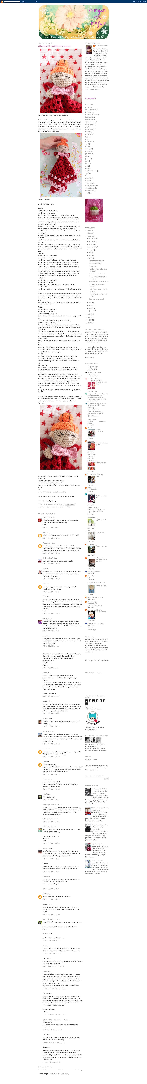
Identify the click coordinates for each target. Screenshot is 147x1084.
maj (90, 258)
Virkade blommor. (96, 844)
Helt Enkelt (91, 455)
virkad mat (88, 183)
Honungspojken (93, 602)
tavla (86, 176)
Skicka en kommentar (45, 1067)
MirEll (44, 532)
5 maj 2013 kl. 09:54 (51, 538)
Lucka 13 (98, 476)
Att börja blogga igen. (94, 571)
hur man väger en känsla (96, 623)
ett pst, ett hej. (92, 625)
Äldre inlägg (78, 1070)
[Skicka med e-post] (66, 505)
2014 (89, 233)
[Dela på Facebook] (72, 505)
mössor (87, 149)
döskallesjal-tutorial (91, 114)
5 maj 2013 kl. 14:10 (51, 646)
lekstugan (88, 134)
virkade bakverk (90, 185)
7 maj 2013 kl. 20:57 (51, 871)
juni (90, 255)
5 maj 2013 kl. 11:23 (51, 592)
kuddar (87, 132)
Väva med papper (101, 462)
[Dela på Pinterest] (74, 505)
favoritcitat (88, 117)
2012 (89, 314)
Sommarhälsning (101, 612)
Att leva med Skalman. (95, 610)
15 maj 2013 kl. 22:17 (51, 941)
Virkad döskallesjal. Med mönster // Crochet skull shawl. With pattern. (99, 791)
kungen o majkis (101, 45)
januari (91, 311)
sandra (45, 673)
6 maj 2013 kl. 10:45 (51, 800)
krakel (45, 584)
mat (86, 139)
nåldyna (87, 151)
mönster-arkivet (93, 461)
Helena (45, 971)
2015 (89, 230)
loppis (87, 136)
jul (86, 127)
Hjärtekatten (91, 488)
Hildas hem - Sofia (48, 826)
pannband (88, 154)
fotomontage (89, 119)
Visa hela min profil (92, 89)
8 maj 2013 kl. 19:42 (51, 899)
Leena (45, 569)
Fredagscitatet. (93, 266)
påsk (86, 161)
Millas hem (91, 531)
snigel (87, 168)
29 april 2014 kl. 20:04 (52, 1030)
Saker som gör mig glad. (96, 299)
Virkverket (91, 576)
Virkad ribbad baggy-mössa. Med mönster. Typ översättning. (99, 827)
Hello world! (91, 374)
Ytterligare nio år (92, 368)
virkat (67, 507)
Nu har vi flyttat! (92, 489)
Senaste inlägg (42, 1070)
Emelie (45, 893)
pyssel (87, 159)
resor (86, 163)
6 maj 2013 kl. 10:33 (51, 789)
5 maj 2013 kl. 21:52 (51, 744)
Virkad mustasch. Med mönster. (99, 281)
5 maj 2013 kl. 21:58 (51, 757)
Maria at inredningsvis (49, 919)
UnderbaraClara (93, 366)
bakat (87, 107)
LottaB (45, 762)
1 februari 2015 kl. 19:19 (54, 1042)
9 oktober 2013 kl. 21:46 (53, 966)
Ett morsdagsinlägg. (95, 263)
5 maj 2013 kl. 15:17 (51, 696)
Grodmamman (47, 517)
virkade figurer (58, 507)
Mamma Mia (47, 731)
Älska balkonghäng (101, 546)
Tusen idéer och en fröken (96, 558)
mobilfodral (88, 141)
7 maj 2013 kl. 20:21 (51, 858)
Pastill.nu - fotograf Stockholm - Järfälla (94, 379)
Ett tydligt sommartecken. (97, 260)
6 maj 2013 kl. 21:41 (51, 822)
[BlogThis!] (68, 505)
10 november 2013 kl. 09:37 (54, 988)
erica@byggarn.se (91, 759)
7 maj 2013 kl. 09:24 (51, 843)
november (92, 241)
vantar (87, 180)
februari (91, 308)
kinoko (90, 428)
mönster (49, 507)
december (92, 238)
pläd (86, 156)
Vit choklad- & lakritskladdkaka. (99, 274)
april (90, 302)
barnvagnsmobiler (90, 110)
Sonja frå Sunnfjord (49, 558)
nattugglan (46, 618)
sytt (86, 173)
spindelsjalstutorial (91, 171)
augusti (91, 250)
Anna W (45, 794)
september (92, 247)
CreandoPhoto (92, 420)
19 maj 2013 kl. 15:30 (51, 953)
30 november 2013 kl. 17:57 (54, 1014)
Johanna (45, 876)
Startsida (61, 1070)
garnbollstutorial (90, 122)
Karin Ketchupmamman (95, 411)
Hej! (89, 577)
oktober (91, 244)
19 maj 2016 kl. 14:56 (51, 1062)
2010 (89, 320)
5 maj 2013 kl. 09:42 (51, 527)
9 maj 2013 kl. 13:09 (51, 914)
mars (91, 305)
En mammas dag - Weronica (97, 404)
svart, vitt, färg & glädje (95, 597)
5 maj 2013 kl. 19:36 (51, 726)
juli (90, 252)
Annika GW (46, 718)
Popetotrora (91, 544)
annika (45, 1034)
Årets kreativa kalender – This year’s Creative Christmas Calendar (96, 511)
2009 (89, 323)
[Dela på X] (70, 505)
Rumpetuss (46, 848)
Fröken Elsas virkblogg (95, 474)
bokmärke (88, 112)
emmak (45, 749)
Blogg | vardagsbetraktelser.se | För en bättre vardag (98, 394)
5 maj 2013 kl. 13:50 (51, 631)
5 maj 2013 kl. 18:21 (51, 714)
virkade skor (89, 190)
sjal (86, 166)
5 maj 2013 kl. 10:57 (51, 579)
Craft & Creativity (93, 508)
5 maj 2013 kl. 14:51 (51, 668)
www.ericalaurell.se (94, 372)
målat (87, 144)
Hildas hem (91, 517)
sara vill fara (92, 630)
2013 (89, 236)
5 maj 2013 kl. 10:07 (51, 564)
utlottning (88, 178)
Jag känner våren (101, 586)
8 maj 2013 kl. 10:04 (51, 889)
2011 (89, 317)
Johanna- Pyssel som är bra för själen (55, 1019)
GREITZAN (91, 494)
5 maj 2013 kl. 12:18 (51, 613)
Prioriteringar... (100, 533)
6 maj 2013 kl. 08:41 (51, 774)
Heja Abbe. (91, 441)
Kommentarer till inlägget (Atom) (59, 1074)
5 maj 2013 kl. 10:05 (51, 553)
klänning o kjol (89, 129)
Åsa (44, 946)
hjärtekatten (89, 124)
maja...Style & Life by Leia (51, 805)
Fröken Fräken (47, 543)
